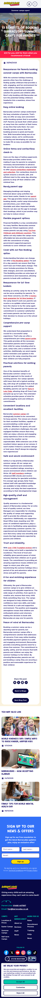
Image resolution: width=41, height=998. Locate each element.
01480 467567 (19, 906)
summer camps (19, 414)
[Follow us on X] (12, 952)
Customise (20, 987)
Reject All (20, 993)
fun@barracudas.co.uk (18, 909)
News (16, 935)
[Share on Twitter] (18, 682)
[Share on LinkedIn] (22, 682)
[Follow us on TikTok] (35, 952)
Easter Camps (7, 927)
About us (18, 923)
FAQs (29, 934)
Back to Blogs (20, 691)
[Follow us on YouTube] (17, 952)
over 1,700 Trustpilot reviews (20, 548)
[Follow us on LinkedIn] (29, 952)
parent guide (30, 339)
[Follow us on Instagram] (23, 952)
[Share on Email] (26, 682)
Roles (29, 920)
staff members (18, 473)
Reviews (17, 927)
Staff (16, 931)
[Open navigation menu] (35, 4)
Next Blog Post (20, 700)
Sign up (20, 862)
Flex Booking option (20, 261)
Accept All (20, 982)
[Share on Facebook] (14, 682)
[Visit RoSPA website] (32, 958)
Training (30, 930)
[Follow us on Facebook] (6, 952)
